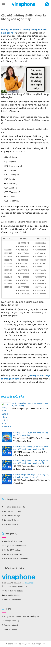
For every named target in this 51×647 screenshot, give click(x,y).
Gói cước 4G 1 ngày (11, 520)
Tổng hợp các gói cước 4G (14, 507)
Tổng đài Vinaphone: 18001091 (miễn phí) (21, 616)
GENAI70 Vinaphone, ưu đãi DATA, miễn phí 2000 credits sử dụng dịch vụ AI (30, 461)
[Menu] (3, 4)
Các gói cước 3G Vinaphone (14, 545)
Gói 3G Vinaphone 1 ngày (13, 554)
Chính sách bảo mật (10, 625)
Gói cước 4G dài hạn (11, 515)
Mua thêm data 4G (11, 524)
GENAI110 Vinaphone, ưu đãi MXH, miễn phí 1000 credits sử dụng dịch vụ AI (30, 447)
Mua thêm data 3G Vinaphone (15, 558)
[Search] (47, 4)
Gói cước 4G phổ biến (12, 511)
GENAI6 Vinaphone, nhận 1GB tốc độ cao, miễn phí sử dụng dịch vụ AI (31, 475)
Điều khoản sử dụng (10, 621)
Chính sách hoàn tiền (11, 629)
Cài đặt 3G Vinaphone (12, 550)
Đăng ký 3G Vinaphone (12, 541)
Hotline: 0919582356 (12, 599)
